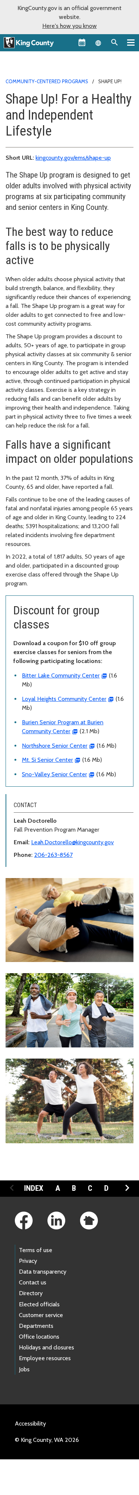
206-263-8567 (53, 854)
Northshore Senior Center (54, 745)
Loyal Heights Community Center (64, 698)
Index (33, 1188)
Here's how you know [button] (69, 25)
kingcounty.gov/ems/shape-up (73, 157)
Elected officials (39, 1304)
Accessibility (30, 1423)
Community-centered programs (47, 81)
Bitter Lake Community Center (61, 675)
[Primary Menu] (131, 42)
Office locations (39, 1336)
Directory (31, 1293)
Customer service (41, 1315)
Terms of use (35, 1250)
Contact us (32, 1282)
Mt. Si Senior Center (47, 759)
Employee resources (45, 1358)
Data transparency (42, 1271)
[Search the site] (114, 42)
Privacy (28, 1260)
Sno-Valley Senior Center (54, 774)
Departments (36, 1325)
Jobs (24, 1369)
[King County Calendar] (82, 42)
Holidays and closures (46, 1347)
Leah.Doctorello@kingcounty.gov (72, 842)
